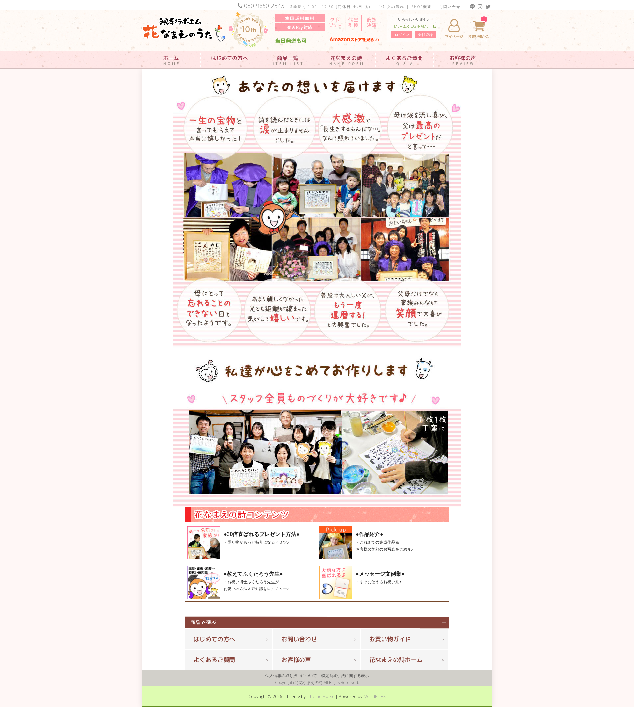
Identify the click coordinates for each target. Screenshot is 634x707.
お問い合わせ (299, 639)
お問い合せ (450, 6)
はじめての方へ (214, 639)
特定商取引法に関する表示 (345, 675)
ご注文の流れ (391, 6)
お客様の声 (296, 660)
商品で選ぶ (206, 622)
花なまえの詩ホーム (396, 660)
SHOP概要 (422, 6)
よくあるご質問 (214, 660)
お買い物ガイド (390, 639)
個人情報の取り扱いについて (291, 675)
